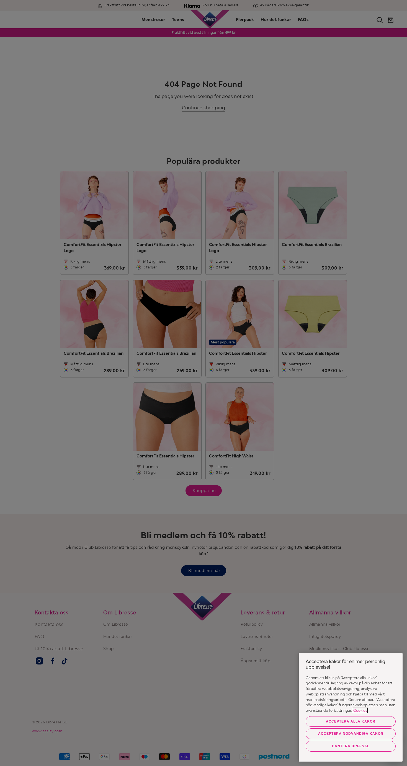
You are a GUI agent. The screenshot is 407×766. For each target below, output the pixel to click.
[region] (351, 707)
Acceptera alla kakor (350, 721)
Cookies (360, 710)
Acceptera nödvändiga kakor (350, 734)
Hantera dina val (350, 746)
